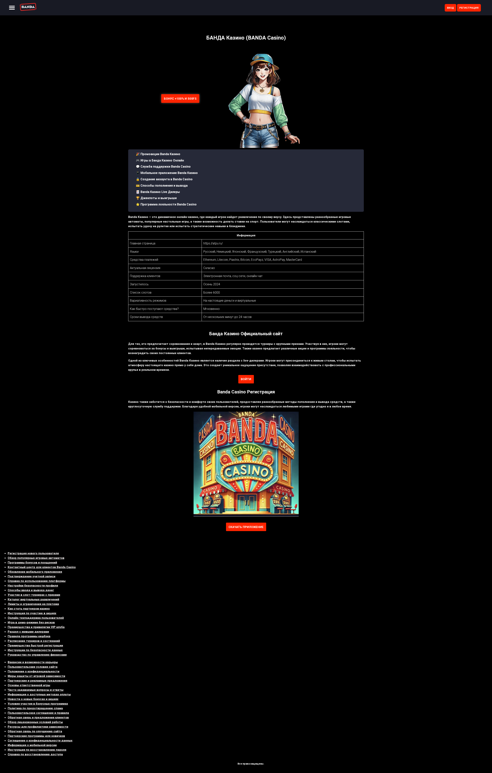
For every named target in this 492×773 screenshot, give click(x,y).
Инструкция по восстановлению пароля (37, 749)
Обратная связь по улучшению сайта (35, 731)
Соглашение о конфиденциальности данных (40, 740)
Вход (450, 7)
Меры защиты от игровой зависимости (36, 676)
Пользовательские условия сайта (32, 667)
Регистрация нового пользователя (33, 553)
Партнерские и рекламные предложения (37, 680)
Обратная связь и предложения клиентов (38, 717)
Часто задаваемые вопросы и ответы (35, 690)
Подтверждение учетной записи (31, 576)
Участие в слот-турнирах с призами (34, 595)
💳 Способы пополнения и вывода (162, 185)
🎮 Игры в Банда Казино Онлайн (160, 160)
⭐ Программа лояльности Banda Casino (166, 204)
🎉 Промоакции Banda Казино (158, 154)
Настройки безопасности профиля (33, 585)
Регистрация (469, 7)
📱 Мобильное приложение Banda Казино (167, 173)
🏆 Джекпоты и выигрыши (156, 198)
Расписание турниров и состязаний (34, 641)
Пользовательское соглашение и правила (38, 713)
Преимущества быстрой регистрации (35, 645)
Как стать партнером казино (29, 608)
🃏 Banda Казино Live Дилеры (158, 192)
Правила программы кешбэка (29, 636)
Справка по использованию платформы (37, 581)
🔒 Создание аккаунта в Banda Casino (164, 179)
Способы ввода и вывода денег (31, 590)
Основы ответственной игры (29, 685)
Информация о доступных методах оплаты (39, 694)
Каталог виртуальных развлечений (33, 599)
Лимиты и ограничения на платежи (33, 604)
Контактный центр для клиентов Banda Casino (42, 567)
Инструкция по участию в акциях (32, 613)
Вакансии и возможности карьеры (33, 662)
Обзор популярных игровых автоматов (36, 558)
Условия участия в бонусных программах (38, 703)
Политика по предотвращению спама (35, 708)
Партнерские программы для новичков (36, 736)
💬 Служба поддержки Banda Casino (163, 166)
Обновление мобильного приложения (35, 572)
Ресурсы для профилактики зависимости (38, 726)
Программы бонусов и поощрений (32, 562)
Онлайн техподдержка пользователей (36, 618)
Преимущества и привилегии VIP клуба (36, 627)
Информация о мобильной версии (32, 745)
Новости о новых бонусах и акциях (33, 699)
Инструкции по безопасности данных (35, 650)
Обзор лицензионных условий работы (35, 722)
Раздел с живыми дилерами (28, 631)
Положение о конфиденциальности (33, 671)
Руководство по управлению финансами (37, 654)
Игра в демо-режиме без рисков (31, 622)
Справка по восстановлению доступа (35, 754)
